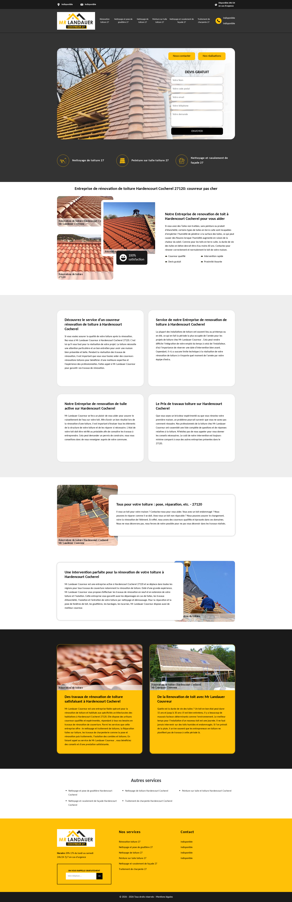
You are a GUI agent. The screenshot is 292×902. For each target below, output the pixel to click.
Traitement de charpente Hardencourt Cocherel (148, 801)
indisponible (90, 4)
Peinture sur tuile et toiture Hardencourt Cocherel (206, 791)
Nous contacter (182, 56)
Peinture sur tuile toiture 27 (141, 160)
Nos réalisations (212, 56)
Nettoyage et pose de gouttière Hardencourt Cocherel (90, 793)
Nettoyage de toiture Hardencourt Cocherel (146, 791)
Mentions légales (164, 897)
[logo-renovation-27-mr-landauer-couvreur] (76, 21)
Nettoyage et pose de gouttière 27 (136, 847)
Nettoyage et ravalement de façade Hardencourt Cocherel (92, 803)
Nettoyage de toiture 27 (79, 160)
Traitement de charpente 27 (133, 869)
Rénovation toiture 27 (129, 842)
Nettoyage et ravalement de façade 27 (138, 864)
